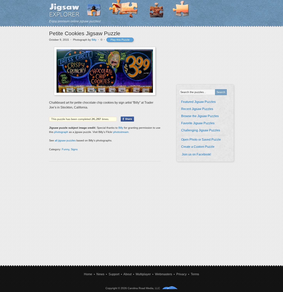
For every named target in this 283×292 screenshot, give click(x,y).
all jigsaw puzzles (65, 140)
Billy (94, 39)
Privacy (181, 274)
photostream (121, 131)
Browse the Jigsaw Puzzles (200, 116)
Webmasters (163, 274)
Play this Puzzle (120, 39)
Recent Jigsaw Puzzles (197, 109)
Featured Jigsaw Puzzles (198, 101)
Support (114, 274)
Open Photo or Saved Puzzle (201, 139)
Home (88, 274)
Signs (74, 149)
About (127, 274)
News (100, 274)
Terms (195, 274)
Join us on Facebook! (196, 154)
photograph (61, 131)
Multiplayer (143, 274)
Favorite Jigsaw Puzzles (197, 123)
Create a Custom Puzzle (197, 146)
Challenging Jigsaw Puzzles (200, 130)
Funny (65, 149)
